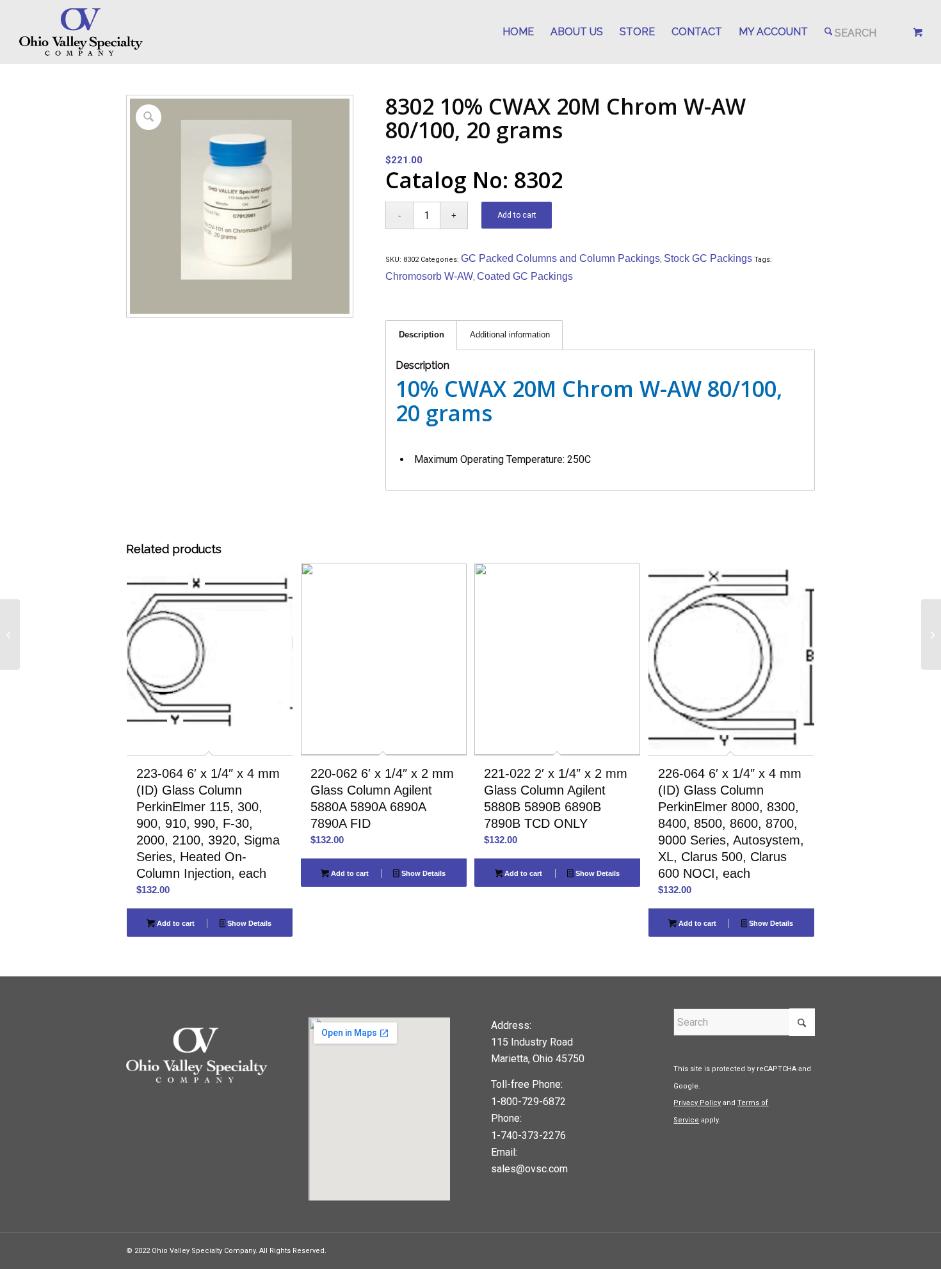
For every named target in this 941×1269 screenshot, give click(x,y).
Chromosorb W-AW (429, 276)
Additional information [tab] (510, 334)
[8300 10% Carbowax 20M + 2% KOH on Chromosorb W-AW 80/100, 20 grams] (10, 634)
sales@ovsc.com (529, 1169)
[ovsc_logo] (82, 32)
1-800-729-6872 (528, 1101)
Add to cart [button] (175, 923)
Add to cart (516, 215)
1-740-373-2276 (528, 1135)
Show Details (248, 923)
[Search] (850, 32)
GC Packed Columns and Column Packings (560, 258)
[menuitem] (518, 32)
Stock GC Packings (708, 258)
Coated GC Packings (525, 276)
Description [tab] (421, 334)
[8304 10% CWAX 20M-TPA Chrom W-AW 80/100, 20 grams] (931, 634)
